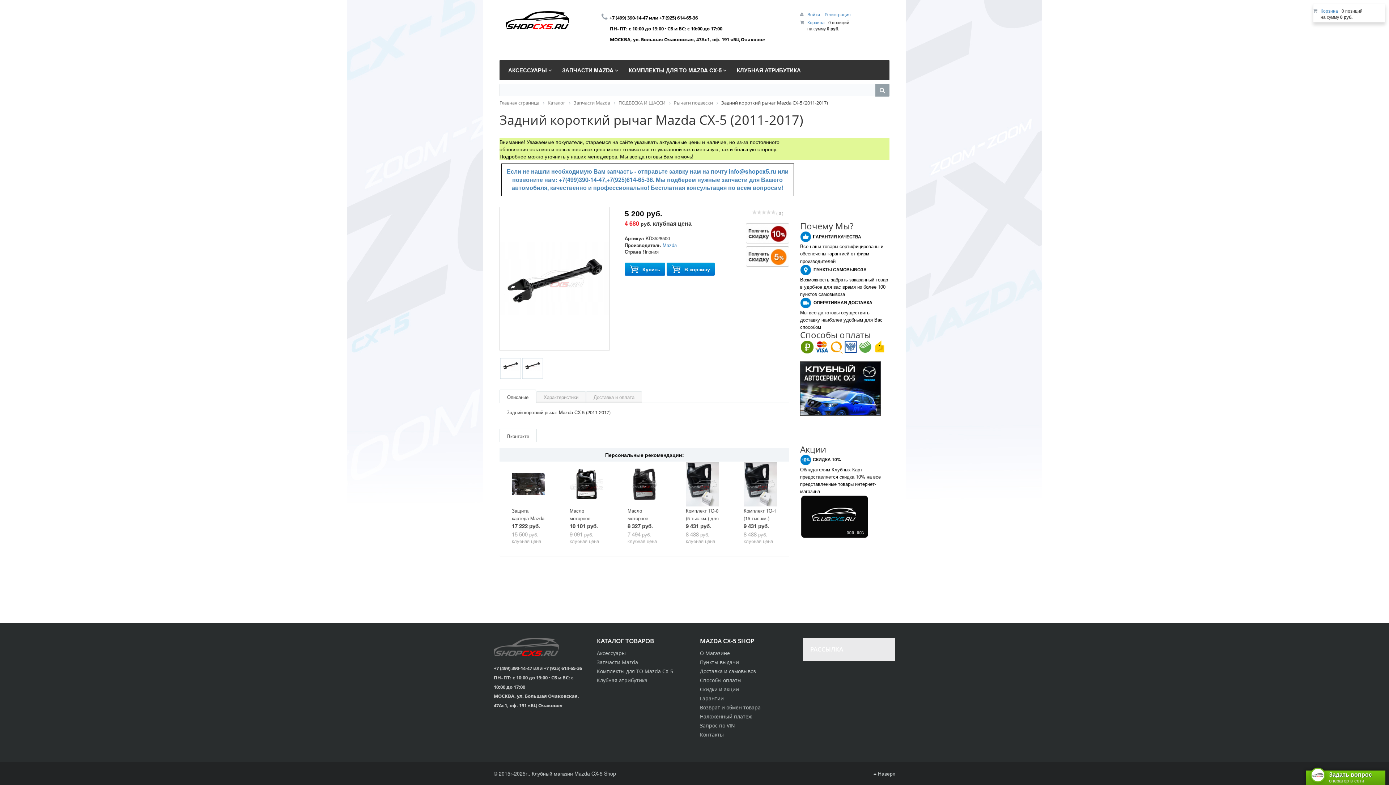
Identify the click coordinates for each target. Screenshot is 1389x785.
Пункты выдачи (719, 662)
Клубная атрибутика (622, 680)
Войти (814, 14)
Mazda (670, 245)
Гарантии (712, 698)
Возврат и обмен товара (730, 707)
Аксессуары (611, 653)
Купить (651, 269)
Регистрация (838, 14)
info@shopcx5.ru (752, 171)
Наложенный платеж (726, 716)
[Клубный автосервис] (840, 387)
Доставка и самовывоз (728, 671)
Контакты (712, 734)
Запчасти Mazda (617, 662)
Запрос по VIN (717, 725)
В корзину (697, 269)
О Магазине (715, 653)
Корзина (816, 22)
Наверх (885, 773)
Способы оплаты (721, 680)
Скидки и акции (719, 689)
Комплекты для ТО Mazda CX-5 (635, 671)
